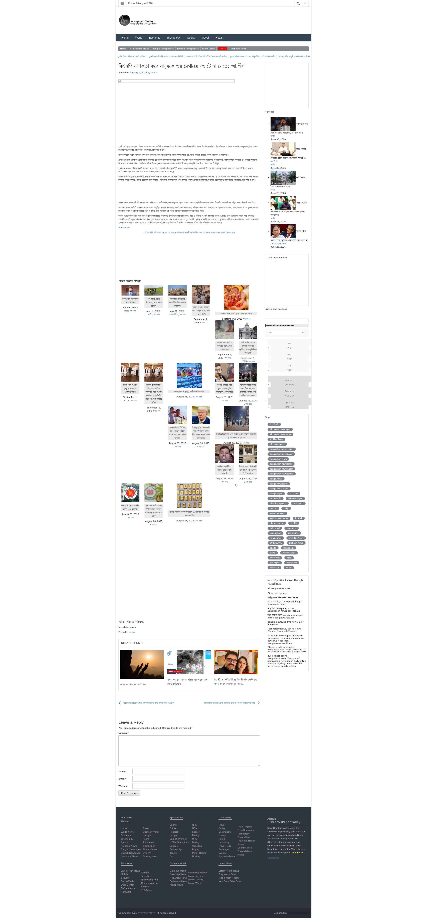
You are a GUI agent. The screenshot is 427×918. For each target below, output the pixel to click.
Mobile (124, 874)
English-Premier (178, 838)
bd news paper (295, 498)
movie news (276, 538)
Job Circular (149, 842)
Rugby (195, 849)
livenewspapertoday (298, 912)
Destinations (225, 831)
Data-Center (127, 884)
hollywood (275, 528)
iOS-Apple (146, 890)
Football (174, 831)
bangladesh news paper (281, 469)
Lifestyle (147, 835)
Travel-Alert (244, 837)
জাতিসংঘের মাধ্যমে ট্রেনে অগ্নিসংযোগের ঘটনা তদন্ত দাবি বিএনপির (148, 703)
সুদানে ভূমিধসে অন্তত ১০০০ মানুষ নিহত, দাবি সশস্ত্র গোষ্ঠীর (232, 56)
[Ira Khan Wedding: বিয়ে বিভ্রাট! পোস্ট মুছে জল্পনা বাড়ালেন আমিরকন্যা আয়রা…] (236, 661)
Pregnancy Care (227, 874)
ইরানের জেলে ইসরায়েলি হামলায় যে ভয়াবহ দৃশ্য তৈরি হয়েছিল (248, 470)
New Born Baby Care (230, 881)
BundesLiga (176, 849)
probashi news (296, 543)
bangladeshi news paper (281, 449)
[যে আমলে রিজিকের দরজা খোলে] (142, 664)
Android (145, 886)
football (298, 518)
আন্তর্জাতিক (173, 314)
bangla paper (276, 493)
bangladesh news (278, 459)
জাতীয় (126, 311)
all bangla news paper (280, 434)
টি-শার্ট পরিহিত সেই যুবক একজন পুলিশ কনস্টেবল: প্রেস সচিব (224, 388)
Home (125, 37)
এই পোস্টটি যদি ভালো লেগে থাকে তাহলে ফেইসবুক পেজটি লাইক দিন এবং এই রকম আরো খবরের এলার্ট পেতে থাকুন (189, 232)
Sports (191, 37)
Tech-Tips (146, 876)
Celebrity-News (178, 874)
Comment (123, 733)
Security (125, 877)
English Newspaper (131, 853)
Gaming (145, 872)
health (294, 523)
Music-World (194, 883)
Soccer (195, 831)
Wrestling (197, 845)
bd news (294, 493)
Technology (173, 37)
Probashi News (238, 48)
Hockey (196, 856)
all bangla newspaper (280, 429)
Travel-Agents (245, 826)
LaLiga (173, 835)
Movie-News (176, 884)
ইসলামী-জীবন (275, 557)
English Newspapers (188, 48)
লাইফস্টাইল (274, 567)
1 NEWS (274, 424)
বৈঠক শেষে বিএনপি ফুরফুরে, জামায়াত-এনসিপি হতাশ (130, 388)
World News (127, 831)
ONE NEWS (276, 543)
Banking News (150, 856)
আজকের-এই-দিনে (289, 552)
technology (288, 548)
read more (297, 852)
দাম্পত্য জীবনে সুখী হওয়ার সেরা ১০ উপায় (274, 56)
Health (219, 37)
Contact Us (273, 857)
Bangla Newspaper (131, 849)
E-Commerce (128, 888)
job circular (293, 533)
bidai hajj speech (278, 503)
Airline (241, 854)
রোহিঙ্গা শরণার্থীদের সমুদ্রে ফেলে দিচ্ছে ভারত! (225, 470)
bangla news (276, 478)
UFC (194, 838)
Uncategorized (278, 243)
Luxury (222, 835)
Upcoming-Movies (197, 872)
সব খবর (133, 311)
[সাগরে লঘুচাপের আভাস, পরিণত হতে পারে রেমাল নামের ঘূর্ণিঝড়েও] (189, 661)
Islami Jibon (208, 48)
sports (273, 548)
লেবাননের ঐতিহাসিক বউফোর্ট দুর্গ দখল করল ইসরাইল (186, 56)
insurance (291, 528)
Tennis (173, 853)
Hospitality (224, 842)
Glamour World (151, 831)
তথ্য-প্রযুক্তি (274, 562)
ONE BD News (296, 538)
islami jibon (275, 533)
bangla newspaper (278, 483)
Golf (172, 856)
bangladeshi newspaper (281, 454)
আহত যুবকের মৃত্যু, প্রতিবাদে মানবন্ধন (189, 391)
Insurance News (129, 856)
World (138, 37)
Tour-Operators (246, 830)
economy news (277, 513)
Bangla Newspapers (163, 48)
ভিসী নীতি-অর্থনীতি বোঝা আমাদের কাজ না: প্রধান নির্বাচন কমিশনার (229, 703)
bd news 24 (275, 498)
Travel (205, 37)
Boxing (195, 842)
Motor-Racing (199, 853)
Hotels (222, 838)
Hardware (126, 891)
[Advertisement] (189, 190)
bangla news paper (279, 488)
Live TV (222, 48)
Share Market (150, 849)
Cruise (222, 828)
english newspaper (279, 518)
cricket (273, 508)
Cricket (173, 828)
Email (122, 778)
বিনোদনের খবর (292, 562)
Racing (195, 835)
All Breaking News (139, 48)
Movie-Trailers (195, 879)
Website (123, 786)
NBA (194, 828)
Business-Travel (227, 856)
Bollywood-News (178, 881)
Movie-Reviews (196, 876)
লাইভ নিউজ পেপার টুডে (146, 912)
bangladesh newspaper (281, 464)
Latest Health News (229, 870)
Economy (154, 37)
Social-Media (128, 881)
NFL (194, 824)
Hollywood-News (178, 877)
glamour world (276, 523)
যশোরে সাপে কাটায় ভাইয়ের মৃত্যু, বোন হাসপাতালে (224, 346)
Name (122, 771)
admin (154, 72)
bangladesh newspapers (281, 473)
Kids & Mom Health (229, 877)
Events (222, 853)
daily (286, 508)
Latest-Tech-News (130, 870)
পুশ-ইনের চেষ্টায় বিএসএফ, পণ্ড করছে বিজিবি (145, 56)
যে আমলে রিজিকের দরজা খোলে (133, 684)
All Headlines (276, 439)
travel (272, 552)
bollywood (298, 503)
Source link (124, 227)
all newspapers (277, 444)
